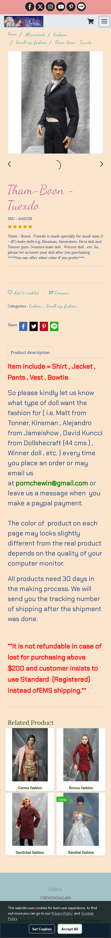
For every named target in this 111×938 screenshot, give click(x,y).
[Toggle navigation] (104, 21)
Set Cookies (42, 928)
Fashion (36, 306)
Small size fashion (61, 306)
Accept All (69, 928)
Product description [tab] (30, 352)
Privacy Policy (62, 913)
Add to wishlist (25, 293)
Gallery (55, 889)
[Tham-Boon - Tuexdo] (55, 102)
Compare (61, 293)
